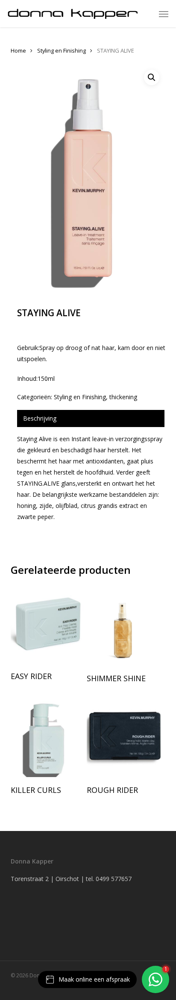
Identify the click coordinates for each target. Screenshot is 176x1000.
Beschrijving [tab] (39, 418)
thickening (123, 397)
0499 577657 (114, 879)
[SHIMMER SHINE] (124, 625)
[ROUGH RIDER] (124, 737)
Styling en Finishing (61, 50)
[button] (163, 13)
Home (18, 50)
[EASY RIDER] (48, 624)
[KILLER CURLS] (48, 737)
